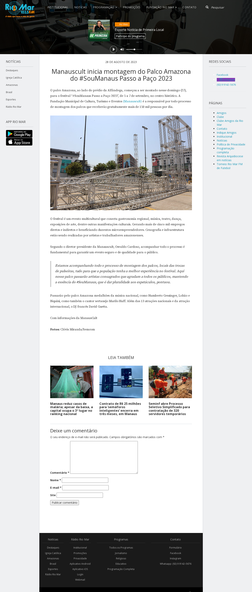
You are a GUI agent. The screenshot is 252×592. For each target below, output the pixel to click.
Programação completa (225, 150)
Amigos (221, 113)
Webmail (80, 579)
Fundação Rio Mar (160, 7)
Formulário (175, 547)
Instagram (175, 558)
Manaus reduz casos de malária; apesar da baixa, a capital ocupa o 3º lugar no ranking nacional (71, 408)
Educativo (121, 563)
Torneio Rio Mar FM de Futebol (230, 166)
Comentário (59, 473)
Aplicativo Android (80, 563)
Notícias (80, 7)
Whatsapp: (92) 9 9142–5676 (175, 563)
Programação (104, 7)
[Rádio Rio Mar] (19, 5)
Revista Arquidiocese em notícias (230, 158)
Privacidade (80, 558)
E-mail (55, 487)
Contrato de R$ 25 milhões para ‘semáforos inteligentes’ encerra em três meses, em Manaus (120, 408)
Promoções (131, 7)
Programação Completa (120, 569)
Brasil (9, 92)
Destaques (12, 70)
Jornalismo (121, 553)
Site (53, 495)
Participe (130, 36)
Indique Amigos (226, 132)
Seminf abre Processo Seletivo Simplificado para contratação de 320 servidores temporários (169, 408)
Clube (220, 117)
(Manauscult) (132, 101)
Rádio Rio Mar (13, 106)
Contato (189, 7)
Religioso (121, 558)
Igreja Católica (14, 77)
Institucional (57, 7)
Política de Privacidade (231, 144)
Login (80, 574)
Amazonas (12, 85)
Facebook (175, 553)
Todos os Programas (121, 547)
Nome (55, 480)
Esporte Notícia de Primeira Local (139, 30)
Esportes (11, 99)
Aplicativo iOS (80, 569)
